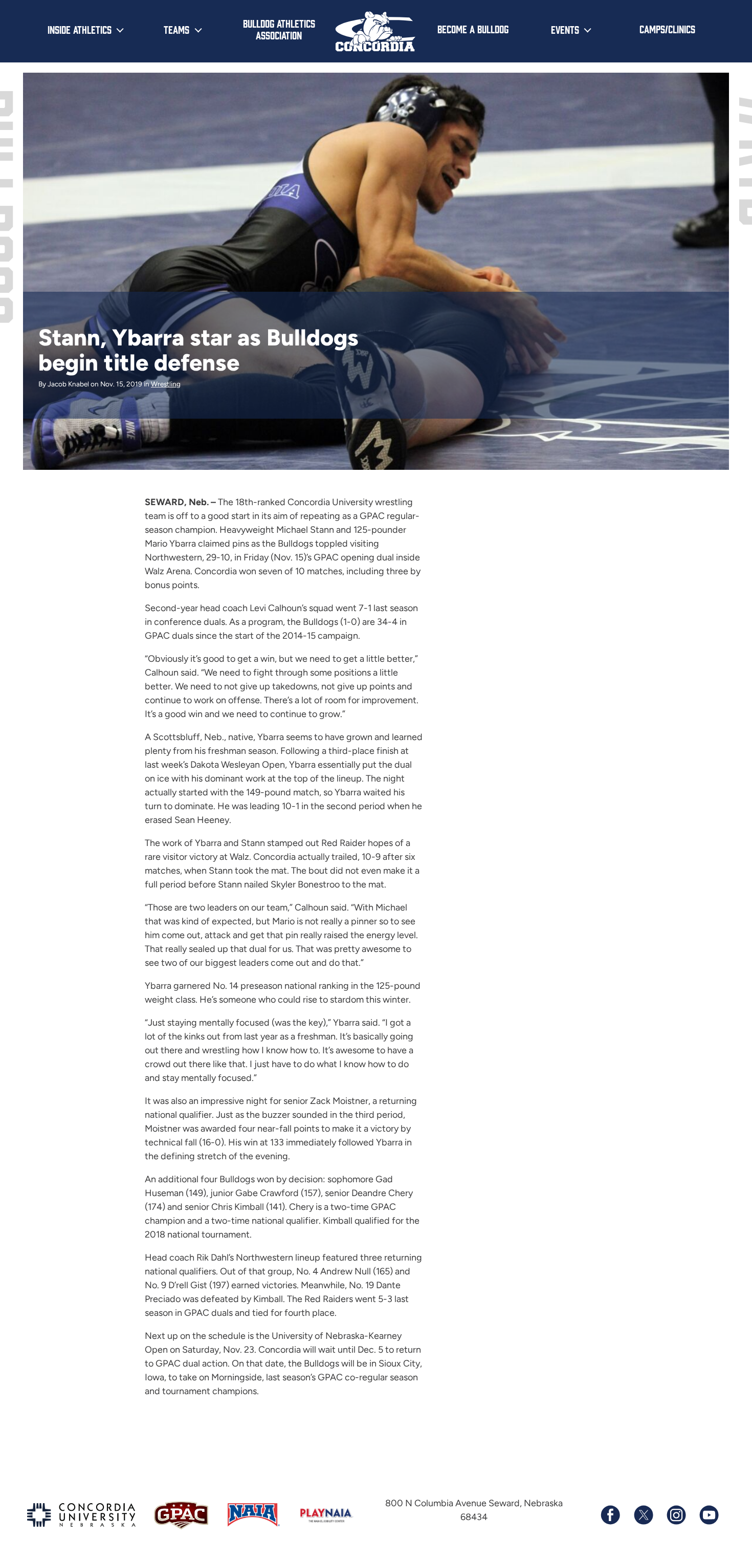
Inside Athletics (80, 29)
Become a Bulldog (472, 28)
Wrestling (166, 384)
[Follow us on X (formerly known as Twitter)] (643, 1515)
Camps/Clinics (667, 28)
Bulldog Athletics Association (279, 28)
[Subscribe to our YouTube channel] (708, 1515)
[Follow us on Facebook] (610, 1515)
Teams (176, 29)
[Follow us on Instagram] (675, 1515)
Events (565, 29)
